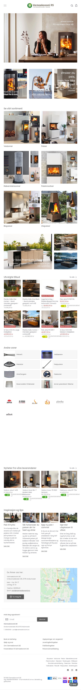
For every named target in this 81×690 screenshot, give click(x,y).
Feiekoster (67, 663)
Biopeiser (50, 658)
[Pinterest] (76, 670)
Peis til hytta (9, 524)
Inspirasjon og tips (13, 510)
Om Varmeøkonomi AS (12, 646)
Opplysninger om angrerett (53, 639)
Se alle (72, 277)
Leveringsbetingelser (50, 642)
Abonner (42, 619)
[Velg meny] (5, 5)
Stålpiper (74, 661)
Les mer (7, 546)
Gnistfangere (73, 666)
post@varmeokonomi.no (21, 591)
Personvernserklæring (51, 649)
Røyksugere (66, 661)
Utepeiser (59, 661)
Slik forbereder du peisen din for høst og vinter (31, 527)
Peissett (56, 666)
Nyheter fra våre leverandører (20, 468)
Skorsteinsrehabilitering (55, 663)
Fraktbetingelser (48, 646)
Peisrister (74, 663)
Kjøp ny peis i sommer (47, 526)
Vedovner (57, 658)
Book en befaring (10, 639)
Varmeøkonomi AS (15, 678)
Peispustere (64, 666)
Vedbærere (49, 666)
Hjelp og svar (8, 642)
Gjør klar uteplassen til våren (66, 527)
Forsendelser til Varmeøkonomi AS (16, 649)
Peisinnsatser (50, 661)
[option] (40, 38)
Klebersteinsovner (71, 658)
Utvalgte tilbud (12, 277)
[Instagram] (72, 670)
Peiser (63, 658)
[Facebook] (68, 670)
